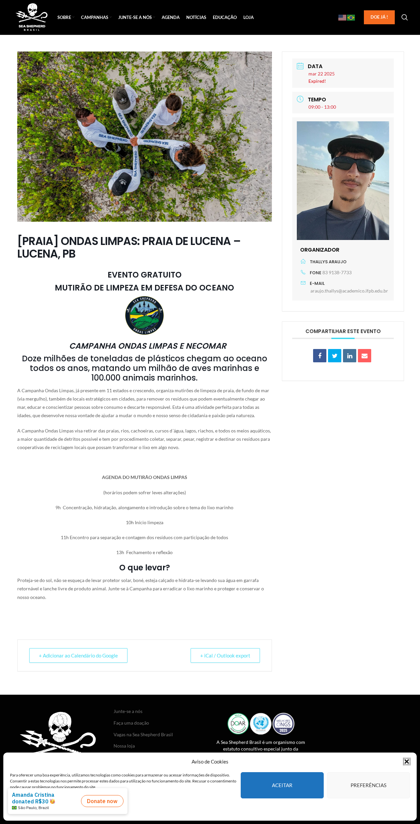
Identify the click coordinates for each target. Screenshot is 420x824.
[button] (406, 761)
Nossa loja (124, 746)
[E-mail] (364, 355)
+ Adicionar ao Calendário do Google (78, 655)
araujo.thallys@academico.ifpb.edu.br (349, 291)
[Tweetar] (334, 355)
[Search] (404, 17)
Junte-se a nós (128, 711)
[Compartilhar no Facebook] (319, 355)
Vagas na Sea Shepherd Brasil (143, 734)
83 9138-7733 (337, 272)
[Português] (351, 17)
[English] (342, 17)
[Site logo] (31, 17)
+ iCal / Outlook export (225, 655)
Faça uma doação (131, 723)
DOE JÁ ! (379, 17)
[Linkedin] (349, 355)
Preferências (368, 785)
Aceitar (282, 785)
